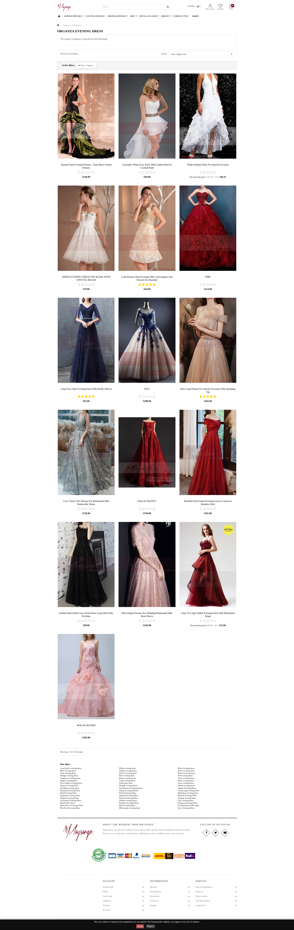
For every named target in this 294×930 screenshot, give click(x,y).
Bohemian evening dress (188, 793)
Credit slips (107, 896)
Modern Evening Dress (187, 795)
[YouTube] (224, 832)
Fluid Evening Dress (68, 793)
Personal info (108, 887)
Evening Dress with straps (188, 805)
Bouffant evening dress (69, 788)
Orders (105, 891)
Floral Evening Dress (127, 793)
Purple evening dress (68, 780)
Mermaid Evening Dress (70, 790)
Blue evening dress (68, 771)
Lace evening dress (186, 783)
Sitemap (153, 905)
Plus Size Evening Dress (70, 808)
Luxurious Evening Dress (70, 800)
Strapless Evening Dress (188, 803)
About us (199, 891)
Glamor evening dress (128, 800)
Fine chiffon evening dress (71, 783)
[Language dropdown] (199, 6)
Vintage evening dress (187, 798)
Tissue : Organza (86, 65)
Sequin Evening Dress (69, 785)
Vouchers (106, 905)
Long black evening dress (70, 768)
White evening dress (127, 768)
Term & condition (203, 901)
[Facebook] (206, 832)
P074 (146, 389)
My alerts (107, 910)
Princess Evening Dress (128, 798)
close (140, 926)
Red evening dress (185, 775)
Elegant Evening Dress (69, 798)
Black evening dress (186, 768)
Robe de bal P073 (147, 501)
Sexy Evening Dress (186, 808)
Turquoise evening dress (70, 778)
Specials (153, 887)
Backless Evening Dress (129, 803)
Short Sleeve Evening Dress (71, 805)
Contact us (154, 901)
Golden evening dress (128, 771)
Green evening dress (186, 778)
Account (109, 881)
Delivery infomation (204, 887)
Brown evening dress (186, 773)
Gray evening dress (68, 773)
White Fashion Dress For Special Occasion (208, 164)
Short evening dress (186, 780)
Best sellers (154, 896)
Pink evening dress (127, 775)
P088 (207, 277)
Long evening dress (127, 780)
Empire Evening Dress (187, 788)
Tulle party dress (126, 783)
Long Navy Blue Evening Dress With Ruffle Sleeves (86, 389)
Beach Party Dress (67, 803)
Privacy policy (202, 896)
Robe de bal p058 (86, 725)
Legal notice (201, 905)
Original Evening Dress (128, 795)
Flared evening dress (186, 785)
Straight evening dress (128, 785)
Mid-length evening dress (129, 808)
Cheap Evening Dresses (128, 790)
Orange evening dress (69, 775)
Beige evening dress (127, 778)
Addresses (107, 901)
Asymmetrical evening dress (130, 788)
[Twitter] (215, 832)
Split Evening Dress (127, 805)
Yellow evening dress (128, 773)
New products (155, 891)
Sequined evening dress (70, 795)
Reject (150, 926)
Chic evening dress (186, 800)
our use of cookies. (191, 922)
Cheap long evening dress (188, 790)
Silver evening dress (186, 771)
